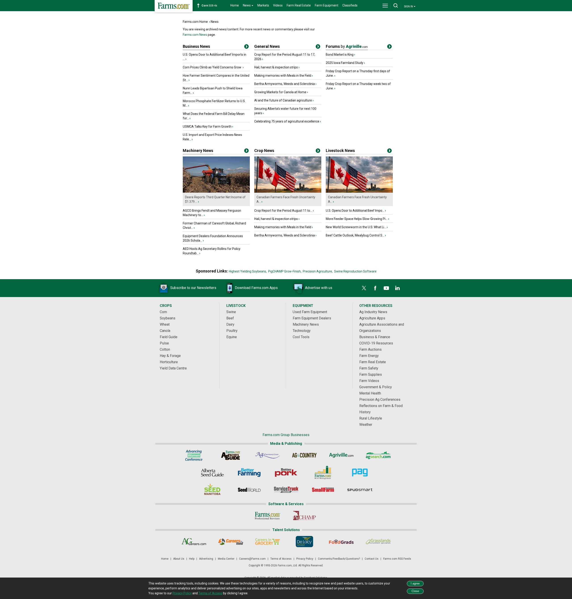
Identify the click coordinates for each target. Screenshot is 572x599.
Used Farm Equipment (310, 312)
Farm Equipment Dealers (312, 318)
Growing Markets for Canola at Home (280, 92)
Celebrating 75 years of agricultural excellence (286, 121)
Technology (302, 331)
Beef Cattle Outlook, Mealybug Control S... (355, 235)
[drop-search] (395, 5)
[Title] (246, 47)
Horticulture (169, 362)
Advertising (206, 558)
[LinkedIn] (397, 288)
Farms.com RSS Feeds (397, 558)
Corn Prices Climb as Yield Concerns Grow (212, 67)
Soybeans (167, 318)
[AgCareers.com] (194, 541)
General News (267, 46)
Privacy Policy (304, 558)
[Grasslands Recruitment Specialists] (378, 541)
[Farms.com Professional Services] (268, 515)
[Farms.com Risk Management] (323, 472)
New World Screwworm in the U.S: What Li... (356, 227)
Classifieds (350, 5)
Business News (196, 46)
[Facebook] (375, 288)
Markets (263, 5)
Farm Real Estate (299, 5)
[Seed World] (249, 489)
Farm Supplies (370, 374)
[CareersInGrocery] (268, 541)
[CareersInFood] (231, 541)
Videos (278, 5)
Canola (165, 331)
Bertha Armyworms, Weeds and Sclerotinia (284, 84)
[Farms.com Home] (174, 6)
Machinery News (198, 150)
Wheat (165, 324)
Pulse (164, 343)
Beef (230, 318)
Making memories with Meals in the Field (282, 75)
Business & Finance (374, 337)
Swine (231, 312)
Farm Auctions (370, 349)
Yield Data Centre (173, 368)
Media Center (226, 558)
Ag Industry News (373, 312)
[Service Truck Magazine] (286, 489)
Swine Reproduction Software (355, 271)
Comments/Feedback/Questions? (339, 558)
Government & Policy (375, 387)
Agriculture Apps (372, 318)
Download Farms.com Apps (256, 288)
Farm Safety (368, 368)
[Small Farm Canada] (323, 489)
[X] (364, 288)
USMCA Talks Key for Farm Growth (207, 126)
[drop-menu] (385, 5)
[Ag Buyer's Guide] (231, 455)
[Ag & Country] (304, 455)
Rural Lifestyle (370, 418)
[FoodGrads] (341, 541)
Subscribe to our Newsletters (193, 288)
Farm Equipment (326, 5)
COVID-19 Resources (376, 343)
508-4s (209, 5)
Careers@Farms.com (252, 558)
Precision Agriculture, (318, 271)
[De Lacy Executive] (304, 541)
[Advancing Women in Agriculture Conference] (194, 455)
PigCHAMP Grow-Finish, (284, 271)
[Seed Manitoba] (212, 489)
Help (191, 558)
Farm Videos (369, 381)
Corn (163, 312)
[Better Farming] (249, 472)
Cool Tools (301, 337)
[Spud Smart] (360, 489)
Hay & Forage (170, 356)
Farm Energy (369, 356)
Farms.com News (195, 34)
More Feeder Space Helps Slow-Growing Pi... (356, 219)
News (215, 21)
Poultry (232, 331)
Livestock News (340, 150)
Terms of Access (281, 558)
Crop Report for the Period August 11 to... (283, 210)
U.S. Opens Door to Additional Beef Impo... (355, 210)
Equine (231, 337)
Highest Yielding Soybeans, (248, 271)
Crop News (264, 150)
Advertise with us (318, 288)
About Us (178, 558)
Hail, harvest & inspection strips (276, 67)
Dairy (230, 324)
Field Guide (168, 337)
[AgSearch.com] (378, 455)
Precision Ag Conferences (379, 399)
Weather (365, 424)
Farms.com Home (195, 21)
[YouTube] (386, 288)
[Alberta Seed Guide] (212, 472)
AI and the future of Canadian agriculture (283, 100)
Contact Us (372, 558)
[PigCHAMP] (304, 515)
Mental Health (370, 393)
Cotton (165, 349)
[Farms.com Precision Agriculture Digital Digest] (360, 472)
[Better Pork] (286, 472)
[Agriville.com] (341, 455)
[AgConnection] (268, 455)
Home (234, 5)
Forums (347, 46)
